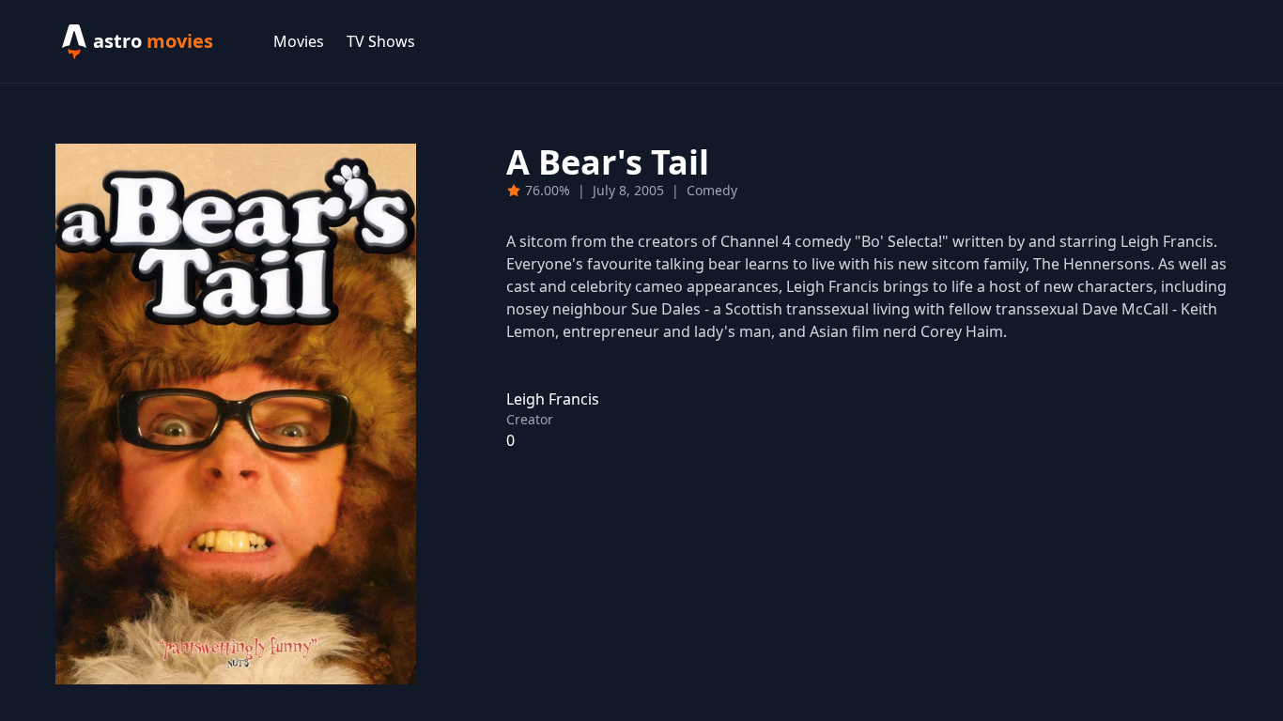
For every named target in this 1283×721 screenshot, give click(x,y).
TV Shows (381, 41)
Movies (298, 41)
